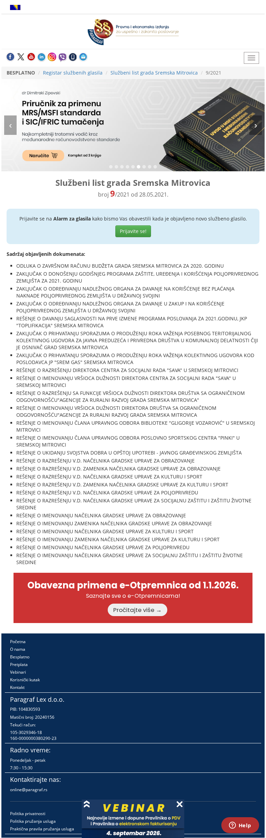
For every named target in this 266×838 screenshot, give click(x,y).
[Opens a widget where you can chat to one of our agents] (240, 826)
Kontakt (17, 687)
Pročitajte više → (137, 610)
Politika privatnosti (27, 814)
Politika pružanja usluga (33, 821)
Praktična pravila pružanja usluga (42, 829)
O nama (17, 649)
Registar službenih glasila (73, 72)
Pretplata (19, 664)
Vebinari (18, 672)
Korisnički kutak (25, 680)
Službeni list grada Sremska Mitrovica (154, 72)
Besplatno (19, 657)
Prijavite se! (133, 231)
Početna (18, 642)
